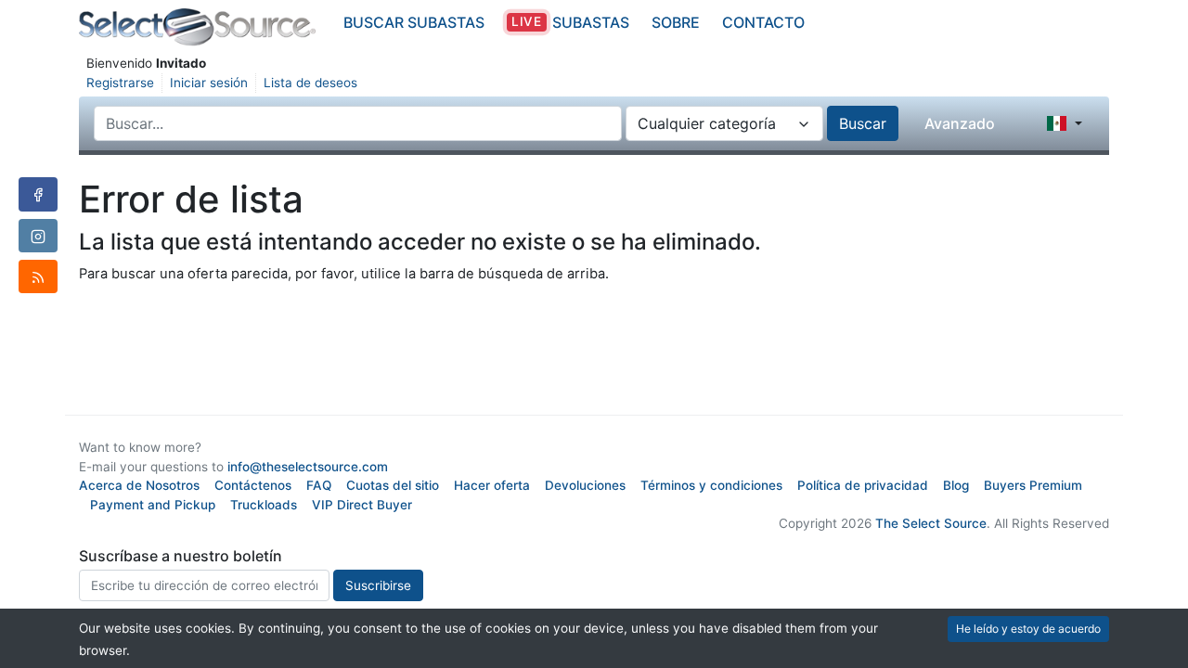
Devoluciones (585, 485)
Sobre (676, 22)
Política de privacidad (862, 485)
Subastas (569, 22)
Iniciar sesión (209, 82)
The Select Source (931, 523)
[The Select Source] (197, 27)
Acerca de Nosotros (139, 485)
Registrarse (120, 82)
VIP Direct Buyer (362, 504)
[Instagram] (38, 235)
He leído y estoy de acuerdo (1028, 629)
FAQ (318, 485)
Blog (956, 485)
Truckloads (263, 504)
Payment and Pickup (152, 504)
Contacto (763, 22)
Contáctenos (252, 485)
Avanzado (959, 123)
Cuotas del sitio (392, 485)
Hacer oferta (492, 485)
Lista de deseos (310, 82)
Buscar (862, 123)
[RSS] (38, 276)
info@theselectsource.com (307, 466)
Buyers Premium (1033, 485)
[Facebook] (38, 194)
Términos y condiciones (711, 485)
